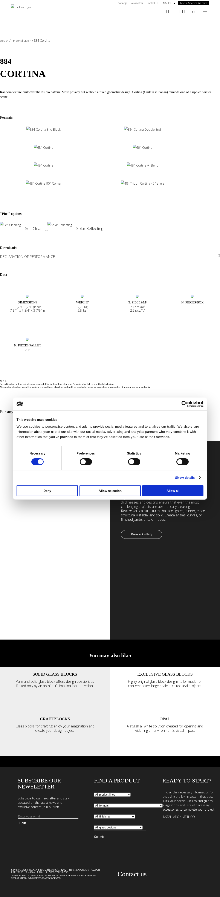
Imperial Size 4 (21, 41)
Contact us (152, 3)
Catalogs (122, 3)
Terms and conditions (42, 875)
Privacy (73, 875)
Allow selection (110, 490)
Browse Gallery (141, 534)
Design (4, 41)
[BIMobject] (183, 12)
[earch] (193, 12)
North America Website (193, 3)
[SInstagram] (172, 12)
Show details (185, 477)
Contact (62, 875)
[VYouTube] (178, 12)
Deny (47, 490)
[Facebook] (167, 12)
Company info (19, 875)
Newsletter (136, 3)
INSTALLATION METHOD (178, 817)
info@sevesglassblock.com (44, 878)
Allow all (173, 490)
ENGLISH (167, 3)
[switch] (86, 461)
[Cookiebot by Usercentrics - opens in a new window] (184, 404)
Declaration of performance (27, 256)
